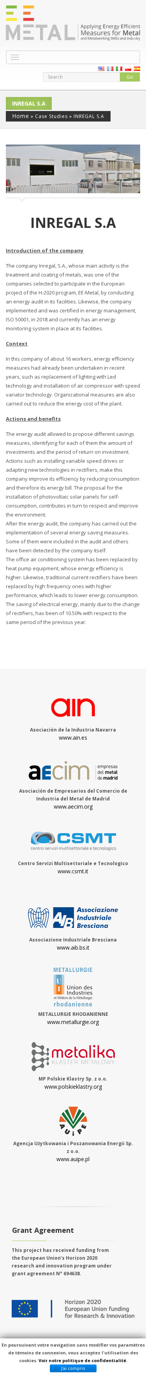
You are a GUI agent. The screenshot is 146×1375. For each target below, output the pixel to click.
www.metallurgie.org (73, 1022)
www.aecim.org (73, 806)
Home (20, 116)
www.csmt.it (73, 871)
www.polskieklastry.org (73, 1086)
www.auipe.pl (73, 1159)
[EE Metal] (73, 23)
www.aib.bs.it (73, 947)
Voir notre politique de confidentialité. (83, 1360)
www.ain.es (73, 737)
